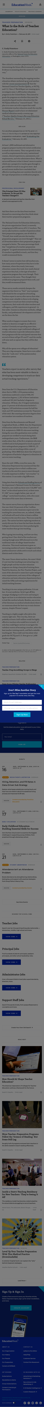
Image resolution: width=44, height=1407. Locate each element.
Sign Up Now (22, 715)
